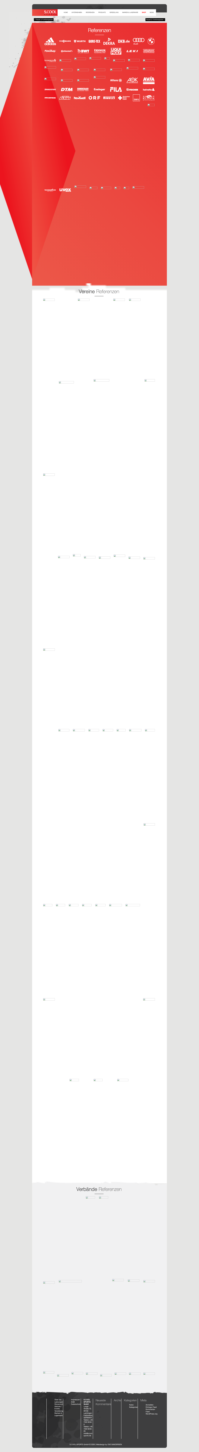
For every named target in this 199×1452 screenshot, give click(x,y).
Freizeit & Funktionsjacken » (155, 19)
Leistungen (58, 1402)
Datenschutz (76, 1404)
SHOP (144, 12)
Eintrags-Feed (151, 1407)
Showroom (58, 1404)
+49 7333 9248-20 (88, 1429)
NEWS (152, 12)
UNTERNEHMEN (77, 12)
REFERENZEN (90, 12)
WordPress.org (151, 1414)
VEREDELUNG (114, 12)
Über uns (57, 1400)
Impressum (75, 1400)
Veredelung (58, 1411)
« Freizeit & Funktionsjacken (43, 19)
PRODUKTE (102, 12)
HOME (66, 12)
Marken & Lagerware (130, 12)
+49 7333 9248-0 (88, 1422)
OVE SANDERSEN (115, 1444)
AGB (73, 1402)
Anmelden (149, 1405)
